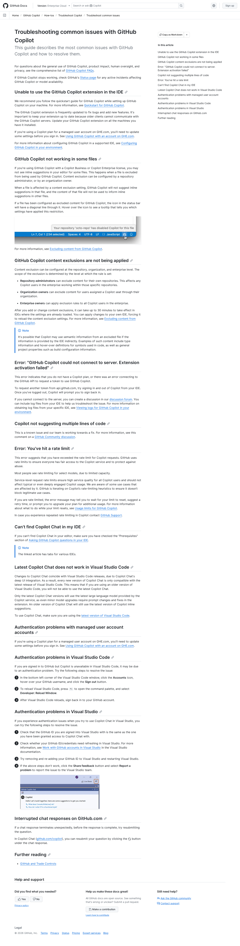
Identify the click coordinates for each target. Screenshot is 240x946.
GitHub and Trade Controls (38, 863)
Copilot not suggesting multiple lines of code (60, 423)
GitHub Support (111, 515)
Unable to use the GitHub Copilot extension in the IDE (69, 92)
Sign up (229, 5)
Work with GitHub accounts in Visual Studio (72, 747)
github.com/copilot (49, 838)
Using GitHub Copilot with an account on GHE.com (100, 136)
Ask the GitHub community (176, 898)
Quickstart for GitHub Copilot (104, 105)
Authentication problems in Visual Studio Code (62, 657)
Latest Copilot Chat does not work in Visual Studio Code (72, 567)
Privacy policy (22, 905)
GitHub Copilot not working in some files (56, 158)
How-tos (49, 15)
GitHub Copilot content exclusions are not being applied (72, 260)
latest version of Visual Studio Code (105, 615)
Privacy (54, 932)
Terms (44, 932)
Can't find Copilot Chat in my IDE (48, 526)
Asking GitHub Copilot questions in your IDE (58, 540)
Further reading (30, 854)
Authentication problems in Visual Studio (56, 711)
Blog (105, 932)
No (38, 899)
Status (65, 932)
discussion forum (120, 399)
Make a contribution (103, 909)
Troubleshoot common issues (103, 15)
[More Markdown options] (187, 35)
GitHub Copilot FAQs (80, 70)
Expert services (91, 932)
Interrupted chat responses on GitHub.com (58, 818)
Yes (23, 899)
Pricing (76, 932)
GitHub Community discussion (55, 437)
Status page (88, 77)
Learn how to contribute (97, 915)
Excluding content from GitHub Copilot (76, 249)
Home (15, 15)
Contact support (170, 903)
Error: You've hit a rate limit (42, 448)
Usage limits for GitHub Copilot (96, 508)
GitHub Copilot (31, 15)
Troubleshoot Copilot (70, 15)
